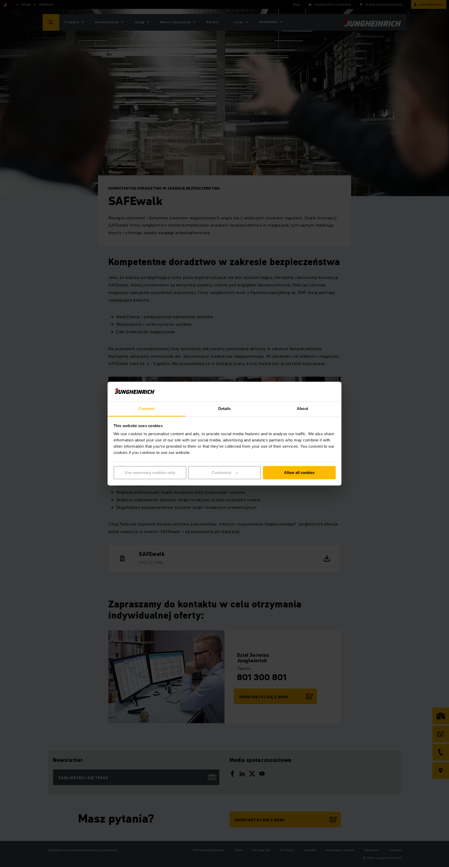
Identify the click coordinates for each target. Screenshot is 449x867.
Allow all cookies (299, 472)
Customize (221, 472)
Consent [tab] (146, 409)
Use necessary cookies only (150, 472)
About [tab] (302, 409)
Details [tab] (224, 409)
